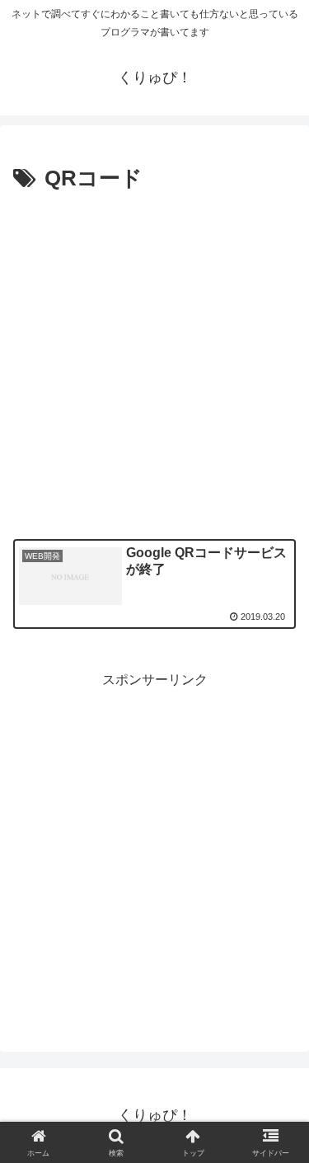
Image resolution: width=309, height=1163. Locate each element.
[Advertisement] (154, 360)
